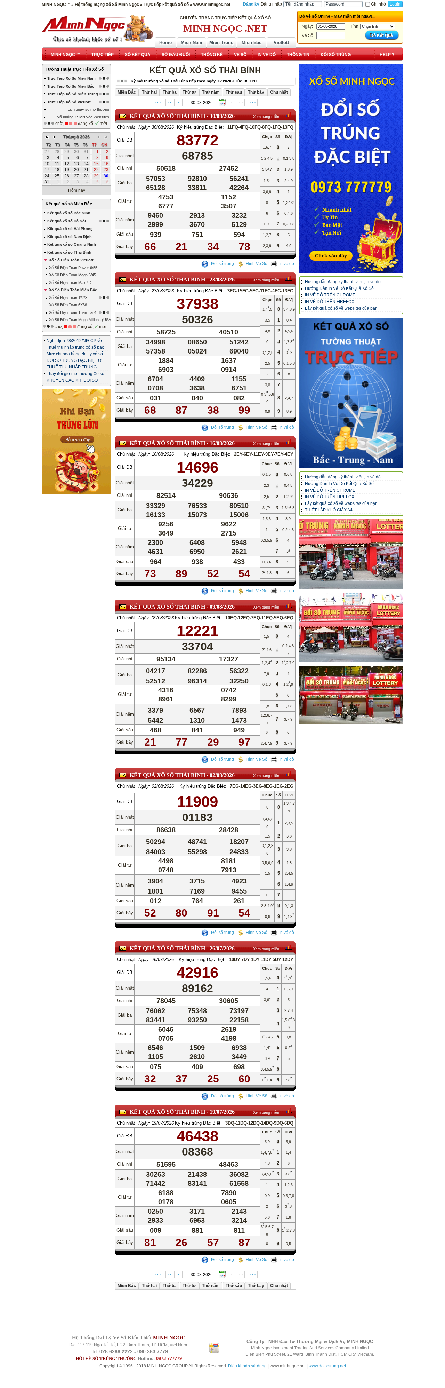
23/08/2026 (222, 280)
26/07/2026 (222, 948)
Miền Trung (221, 42)
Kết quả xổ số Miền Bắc (69, 203)
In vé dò (286, 263)
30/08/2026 (222, 116)
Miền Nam (191, 42)
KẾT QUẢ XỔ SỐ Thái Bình (167, 116)
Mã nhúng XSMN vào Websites (83, 117)
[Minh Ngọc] (97, 29)
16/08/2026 (222, 443)
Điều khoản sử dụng (247, 1366)
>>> (252, 102)
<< (170, 102)
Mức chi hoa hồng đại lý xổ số (75, 353)
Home (165, 42)
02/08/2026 (222, 775)
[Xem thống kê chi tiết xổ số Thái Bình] (288, 114)
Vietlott (281, 42)
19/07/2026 (222, 1112)
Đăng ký (251, 4)
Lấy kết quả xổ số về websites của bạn (341, 308)
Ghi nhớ (378, 4)
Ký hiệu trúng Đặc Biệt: (200, 127)
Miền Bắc (251, 42)
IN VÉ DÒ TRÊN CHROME (330, 295)
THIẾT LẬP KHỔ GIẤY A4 (329, 510)
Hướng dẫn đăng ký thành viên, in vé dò (343, 281)
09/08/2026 (222, 607)
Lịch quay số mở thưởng (88, 109)
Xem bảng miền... (267, 116)
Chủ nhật (126, 127)
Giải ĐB (124, 140)
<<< (158, 102)
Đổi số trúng (222, 263)
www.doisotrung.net (327, 1366)
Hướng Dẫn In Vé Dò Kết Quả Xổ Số (339, 288)
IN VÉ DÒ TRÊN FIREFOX (329, 301)
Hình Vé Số (256, 263)
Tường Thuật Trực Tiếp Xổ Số (75, 69)
